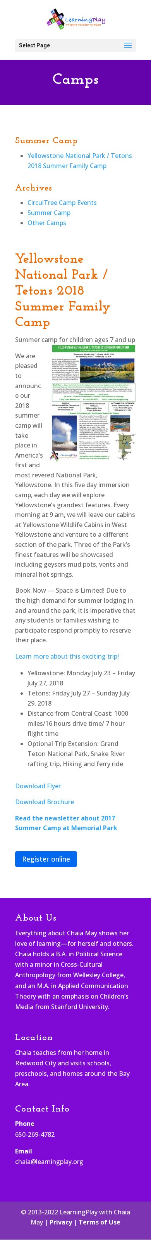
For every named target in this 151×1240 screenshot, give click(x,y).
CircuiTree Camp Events (62, 202)
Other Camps (46, 223)
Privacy (61, 1222)
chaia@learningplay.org (49, 1161)
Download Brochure (44, 802)
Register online (46, 859)
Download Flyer (38, 786)
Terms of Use (99, 1222)
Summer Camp (48, 212)
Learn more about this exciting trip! (67, 656)
